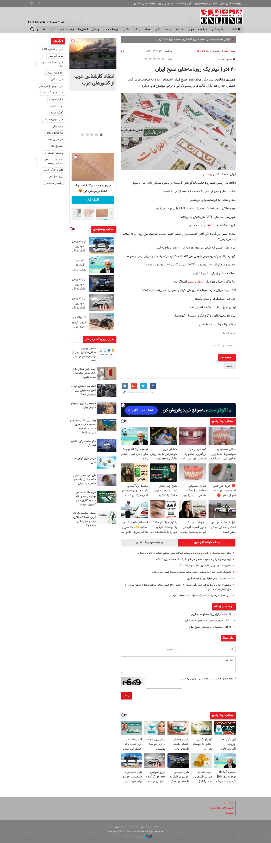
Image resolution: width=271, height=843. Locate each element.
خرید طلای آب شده (52, 93)
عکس (53, 29)
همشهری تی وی (165, 3)
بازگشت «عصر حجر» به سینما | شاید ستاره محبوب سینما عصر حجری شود (191, 572)
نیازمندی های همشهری (206, 3)
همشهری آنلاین (219, 16)
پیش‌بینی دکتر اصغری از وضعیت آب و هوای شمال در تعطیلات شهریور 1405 (83, 426)
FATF (209, 225)
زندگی (136, 29)
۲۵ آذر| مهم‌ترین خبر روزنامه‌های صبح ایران (208, 621)
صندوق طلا (57, 146)
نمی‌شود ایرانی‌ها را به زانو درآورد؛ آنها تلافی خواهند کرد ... (200, 596)
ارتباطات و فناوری (201, 51)
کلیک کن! (92, 199)
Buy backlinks (55, 133)
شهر (157, 29)
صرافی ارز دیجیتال (53, 140)
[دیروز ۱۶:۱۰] (92, 53)
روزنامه (230, 366)
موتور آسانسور (55, 56)
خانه (234, 29)
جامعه (167, 29)
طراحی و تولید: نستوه (134, 837)
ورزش (95, 29)
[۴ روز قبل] (106, 480)
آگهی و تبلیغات (184, 3)
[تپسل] (123, 405)
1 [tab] (101, 135)
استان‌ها (83, 29)
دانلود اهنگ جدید (53, 170)
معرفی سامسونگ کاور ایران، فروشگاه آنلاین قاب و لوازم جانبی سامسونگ (84, 519)
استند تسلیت (56, 106)
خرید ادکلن (57, 79)
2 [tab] (96, 135)
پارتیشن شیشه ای (53, 153)
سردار (200, 281)
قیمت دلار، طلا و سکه (221, 808)
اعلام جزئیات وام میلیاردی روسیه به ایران (209, 579)
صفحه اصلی (230, 51)
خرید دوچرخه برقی (53, 120)
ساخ (228, 39)
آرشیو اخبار (218, 29)
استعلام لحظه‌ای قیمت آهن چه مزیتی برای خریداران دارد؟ (83, 390)
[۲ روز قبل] (106, 353)
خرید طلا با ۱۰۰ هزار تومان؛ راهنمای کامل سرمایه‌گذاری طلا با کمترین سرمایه (85, 498)
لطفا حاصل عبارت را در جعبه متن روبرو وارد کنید (208, 679)
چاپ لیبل (58, 126)
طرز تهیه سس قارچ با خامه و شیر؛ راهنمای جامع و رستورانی (84, 479)
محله (147, 29)
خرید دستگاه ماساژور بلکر (51, 64)
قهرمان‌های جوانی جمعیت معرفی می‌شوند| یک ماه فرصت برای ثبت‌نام (193, 559)
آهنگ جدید (57, 113)
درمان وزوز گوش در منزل (85, 460)
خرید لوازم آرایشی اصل (51, 86)
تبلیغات (229, 813)
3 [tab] (92, 135)
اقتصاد (179, 29)
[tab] (207, 543)
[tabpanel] (92, 64)
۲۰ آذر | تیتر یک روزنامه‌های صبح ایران (195, 69)
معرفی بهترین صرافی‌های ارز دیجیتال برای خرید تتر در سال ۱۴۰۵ (84, 354)
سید (190, 281)
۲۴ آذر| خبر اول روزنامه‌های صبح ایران (211, 614)
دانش (126, 29)
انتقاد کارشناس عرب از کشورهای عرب (94, 79)
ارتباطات (217, 51)
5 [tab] (82, 135)
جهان (191, 29)
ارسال (126, 696)
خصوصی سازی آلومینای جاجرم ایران (83, 405)
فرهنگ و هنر (110, 29)
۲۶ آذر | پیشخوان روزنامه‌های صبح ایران (210, 627)
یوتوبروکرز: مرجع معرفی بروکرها (54, 161)
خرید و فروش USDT (52, 49)
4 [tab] (87, 135)
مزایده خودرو (56, 99)
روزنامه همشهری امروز (230, 3)
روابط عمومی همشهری (144, 3)
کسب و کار (38, 29)
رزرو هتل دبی (55, 177)
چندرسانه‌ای (67, 29)
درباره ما (228, 803)
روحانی (207, 174)
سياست (202, 29)
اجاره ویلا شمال (54, 73)
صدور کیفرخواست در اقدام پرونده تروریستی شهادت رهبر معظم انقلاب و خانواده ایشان (184, 553)
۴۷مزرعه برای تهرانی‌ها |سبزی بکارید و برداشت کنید (203, 566)
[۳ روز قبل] (106, 390)
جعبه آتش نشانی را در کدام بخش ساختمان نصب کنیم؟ (84, 373)
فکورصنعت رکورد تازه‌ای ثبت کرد (83, 443)
